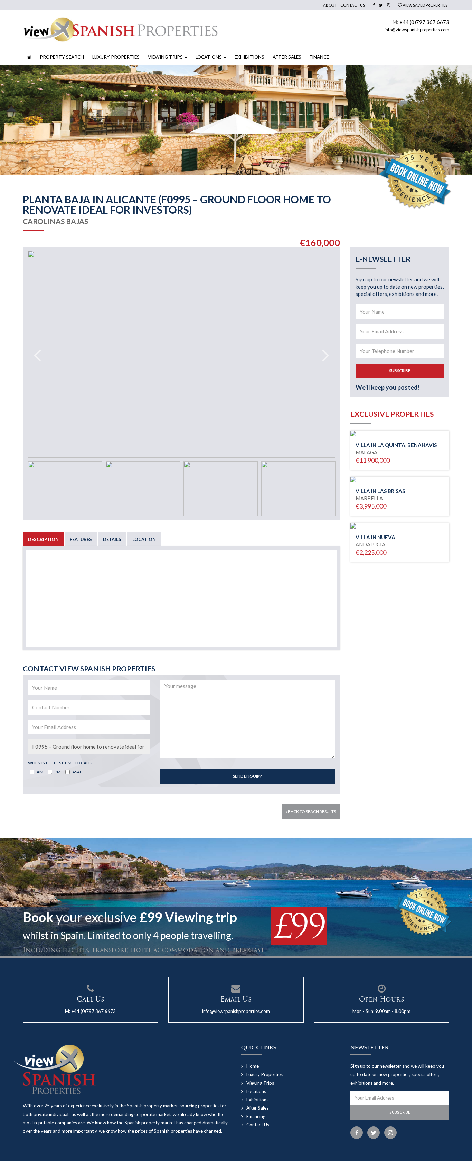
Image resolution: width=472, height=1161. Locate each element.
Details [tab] (112, 539)
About (330, 5)
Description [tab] (43, 539)
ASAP (77, 771)
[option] (236, 120)
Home (252, 1066)
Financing (255, 1116)
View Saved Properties (424, 5)
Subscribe (399, 370)
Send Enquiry (247, 776)
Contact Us (352, 5)
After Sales (287, 57)
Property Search (62, 57)
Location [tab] (144, 539)
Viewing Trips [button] (166, 57)
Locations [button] (209, 57)
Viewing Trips (260, 1083)
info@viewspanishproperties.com (417, 29)
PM (58, 771)
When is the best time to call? (60, 762)
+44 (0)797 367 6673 (424, 22)
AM (40, 771)
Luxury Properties (116, 57)
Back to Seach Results (311, 811)
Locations (256, 1091)
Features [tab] (81, 539)
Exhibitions (249, 57)
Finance (319, 57)
